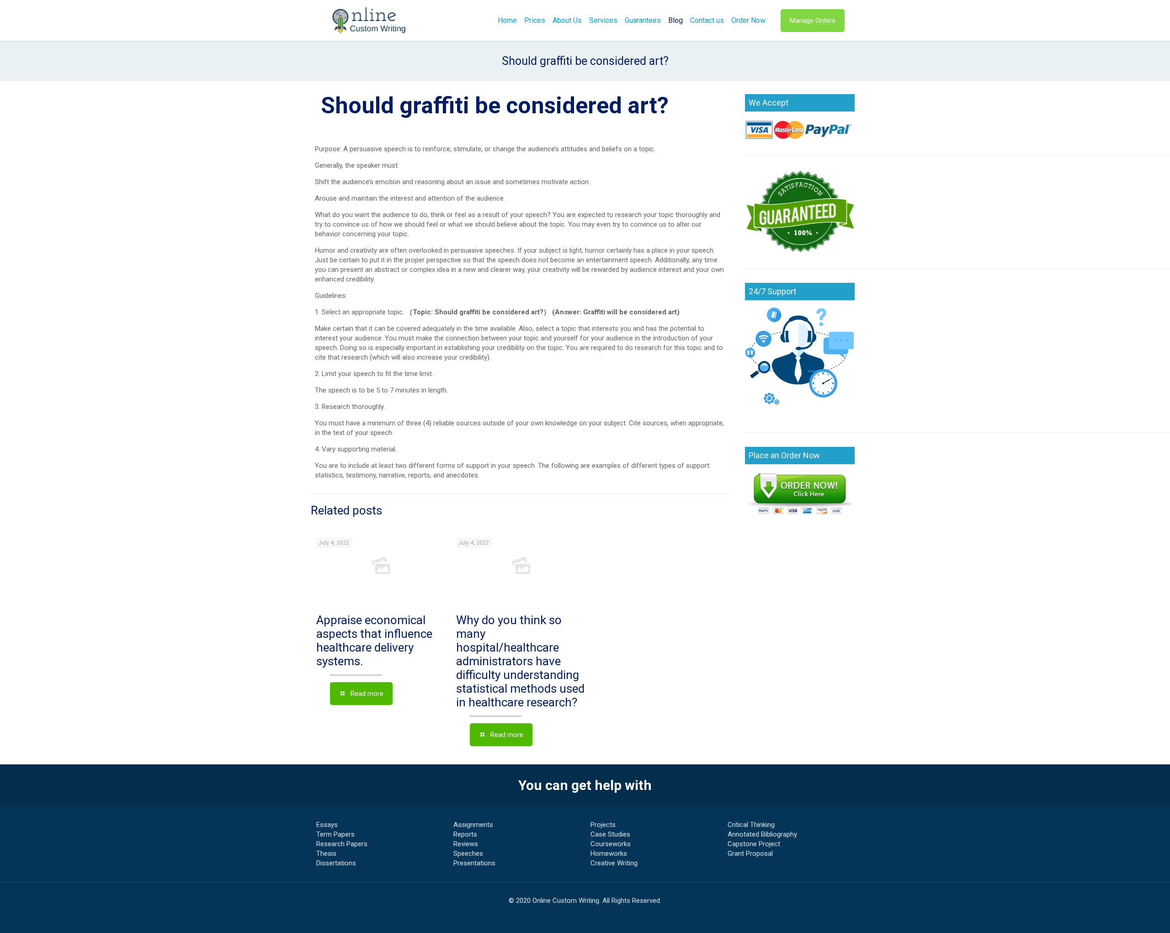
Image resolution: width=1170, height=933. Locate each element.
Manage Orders (812, 20)
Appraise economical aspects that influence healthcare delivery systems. (374, 640)
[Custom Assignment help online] (369, 20)
